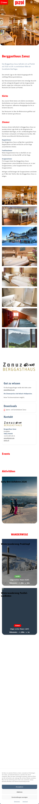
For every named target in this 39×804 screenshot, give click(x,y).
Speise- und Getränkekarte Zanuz (16, 410)
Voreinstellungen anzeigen (19, 797)
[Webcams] (31, 2)
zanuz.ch (6, 440)
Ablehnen (19, 792)
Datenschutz (17, 801)
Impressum (25, 801)
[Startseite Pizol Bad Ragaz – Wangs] (19, 3)
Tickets (4, 2)
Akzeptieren (19, 787)
